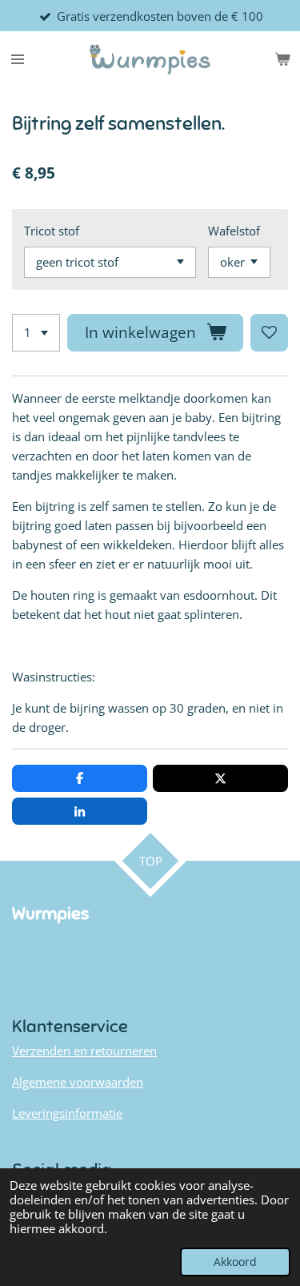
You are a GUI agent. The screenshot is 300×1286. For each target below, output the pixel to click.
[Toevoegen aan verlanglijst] (269, 333)
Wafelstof (234, 231)
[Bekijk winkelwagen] (282, 59)
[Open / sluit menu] (17, 59)
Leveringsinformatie (67, 1113)
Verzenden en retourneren (84, 1051)
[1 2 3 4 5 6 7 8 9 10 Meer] (36, 333)
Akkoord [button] (235, 1262)
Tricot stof (51, 231)
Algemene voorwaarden (77, 1082)
